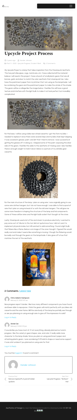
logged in (19, 353)
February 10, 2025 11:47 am (19, 300)
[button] (71, 6)
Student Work (36, 63)
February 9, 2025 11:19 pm (19, 326)
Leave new (25, 290)
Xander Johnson (26, 60)
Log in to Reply (10, 317)
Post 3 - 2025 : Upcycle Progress (18, 63)
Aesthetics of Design (14, 408)
